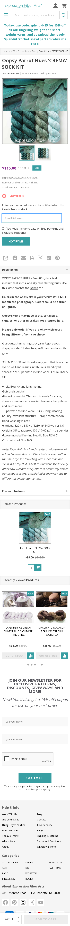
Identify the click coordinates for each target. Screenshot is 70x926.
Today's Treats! (10, 835)
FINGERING (8, 878)
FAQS (40, 830)
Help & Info (10, 807)
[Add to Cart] (38, 567)
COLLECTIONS (10, 862)
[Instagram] (23, 902)
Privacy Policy (44, 825)
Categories (10, 856)
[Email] (23, 258)
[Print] (32, 258)
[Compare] (30, 655)
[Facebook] (15, 258)
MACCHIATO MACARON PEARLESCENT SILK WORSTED (51, 631)
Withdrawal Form (46, 846)
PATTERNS (55, 867)
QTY (7, 919)
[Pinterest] (57, 258)
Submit (35, 778)
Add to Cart (45, 919)
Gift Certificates (10, 819)
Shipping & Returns (47, 835)
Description (10, 270)
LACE (5, 873)
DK (27, 867)
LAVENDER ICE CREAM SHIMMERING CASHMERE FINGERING (18, 631)
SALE (5, 867)
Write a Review (30, 73)
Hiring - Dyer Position (13, 825)
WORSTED (31, 873)
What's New (8, 841)
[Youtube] (40, 902)
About (5, 846)
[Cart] (64, 6)
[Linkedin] (49, 258)
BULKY (29, 878)
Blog (39, 814)
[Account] (55, 6)
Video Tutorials (10, 830)
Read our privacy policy (38, 789)
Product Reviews (13, 491)
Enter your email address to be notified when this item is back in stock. (33, 207)
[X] (40, 258)
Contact (41, 819)
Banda (34, 288)
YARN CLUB (55, 862)
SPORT (29, 862)
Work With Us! (10, 814)
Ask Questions (48, 73)
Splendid (10, 39)
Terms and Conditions (49, 841)
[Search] (63, 15)
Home (5, 51)
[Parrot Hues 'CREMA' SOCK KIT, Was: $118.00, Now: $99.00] (35, 528)
